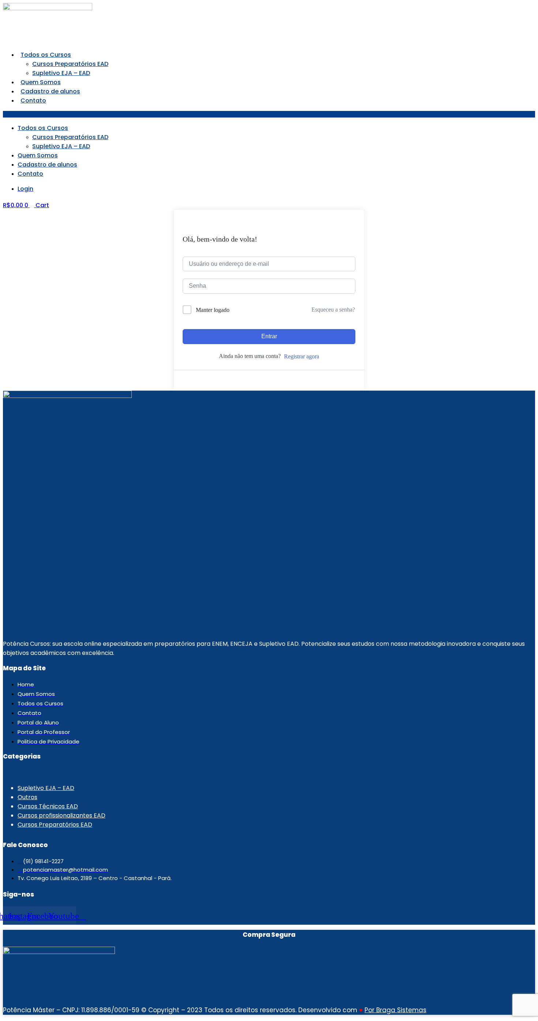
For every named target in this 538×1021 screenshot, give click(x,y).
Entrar (269, 336)
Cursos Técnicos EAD (48, 806)
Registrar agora (301, 356)
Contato (33, 100)
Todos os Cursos (45, 55)
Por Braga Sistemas (395, 1010)
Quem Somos (40, 82)
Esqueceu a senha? (333, 309)
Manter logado (212, 310)
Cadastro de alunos (50, 91)
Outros (27, 797)
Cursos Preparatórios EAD (70, 64)
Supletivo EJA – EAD (61, 73)
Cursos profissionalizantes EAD (61, 815)
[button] (269, 114)
